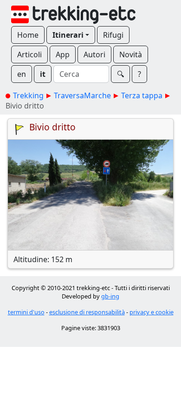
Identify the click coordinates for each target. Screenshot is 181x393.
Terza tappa (141, 95)
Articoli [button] (29, 54)
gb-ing (110, 296)
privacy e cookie (151, 312)
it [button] (42, 74)
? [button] (139, 74)
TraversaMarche (82, 95)
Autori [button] (94, 54)
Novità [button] (130, 54)
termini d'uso (26, 312)
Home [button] (28, 35)
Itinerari (68, 35)
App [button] (63, 54)
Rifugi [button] (113, 35)
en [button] (21, 74)
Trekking (28, 95)
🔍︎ (120, 74)
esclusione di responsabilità (87, 312)
